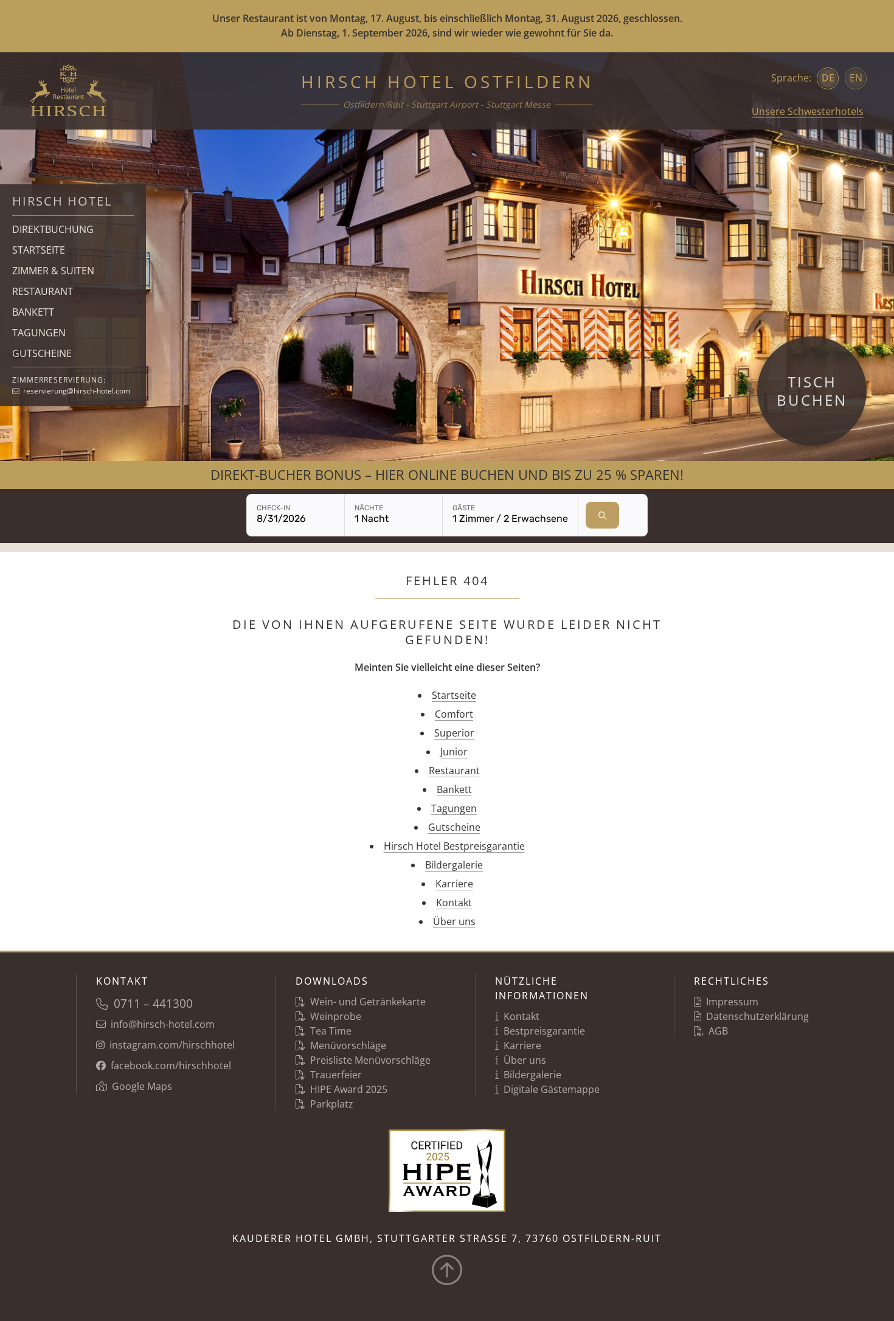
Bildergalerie (454, 865)
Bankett (454, 789)
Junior (454, 751)
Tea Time (331, 1031)
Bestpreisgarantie (544, 1031)
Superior (454, 733)
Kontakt (454, 902)
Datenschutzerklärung (757, 1016)
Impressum (732, 1001)
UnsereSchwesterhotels (808, 111)
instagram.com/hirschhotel (172, 1045)
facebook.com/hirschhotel (171, 1065)
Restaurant (454, 770)
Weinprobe (335, 1016)
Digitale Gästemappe (552, 1089)
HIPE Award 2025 (348, 1089)
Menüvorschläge (348, 1045)
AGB (718, 1031)
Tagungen (454, 808)
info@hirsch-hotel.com (163, 1024)
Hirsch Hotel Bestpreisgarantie (454, 846)
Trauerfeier (336, 1074)
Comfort (454, 714)
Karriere (454, 883)
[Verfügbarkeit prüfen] (602, 515)
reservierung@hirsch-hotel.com (76, 391)
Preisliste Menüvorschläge (370, 1060)
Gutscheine (454, 827)
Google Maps (142, 1086)
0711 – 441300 (153, 1003)
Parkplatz (331, 1104)
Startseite (454, 695)
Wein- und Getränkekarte (368, 1001)
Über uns (454, 921)
